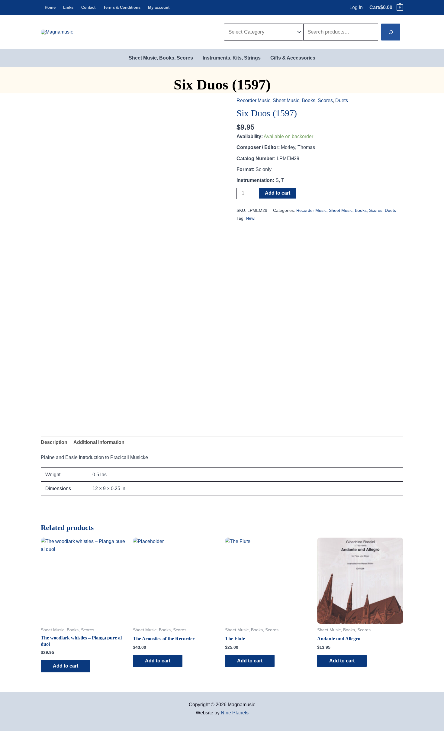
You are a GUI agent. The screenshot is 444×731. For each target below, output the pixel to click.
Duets (341, 100)
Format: (245, 169)
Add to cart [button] (65, 665)
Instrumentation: (255, 180)
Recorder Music (253, 100)
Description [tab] (54, 442)
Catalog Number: (255, 158)
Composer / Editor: (258, 147)
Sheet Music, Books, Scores (303, 100)
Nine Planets (235, 712)
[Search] (390, 32)
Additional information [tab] (98, 442)
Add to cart (277, 193)
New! (251, 218)
